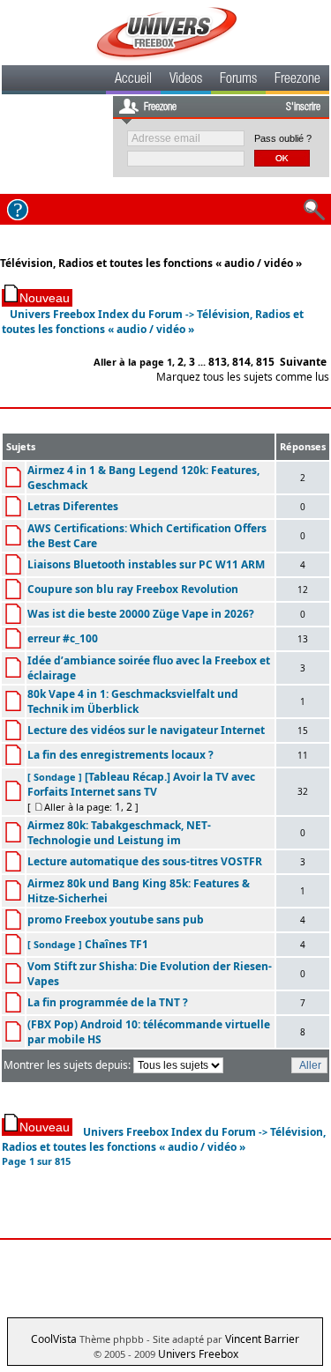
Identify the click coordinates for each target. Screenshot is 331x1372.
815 (265, 361)
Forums (238, 80)
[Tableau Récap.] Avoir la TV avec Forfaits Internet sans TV (141, 784)
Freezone (297, 80)
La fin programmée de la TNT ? (107, 1002)
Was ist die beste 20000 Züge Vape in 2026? (140, 613)
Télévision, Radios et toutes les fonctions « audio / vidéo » (151, 263)
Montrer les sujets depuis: (68, 1064)
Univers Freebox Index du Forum (96, 314)
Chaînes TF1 (116, 944)
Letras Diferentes (72, 506)
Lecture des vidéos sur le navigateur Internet (146, 730)
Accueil (133, 80)
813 (217, 361)
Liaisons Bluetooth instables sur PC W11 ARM (146, 564)
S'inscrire (303, 107)
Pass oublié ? (283, 138)
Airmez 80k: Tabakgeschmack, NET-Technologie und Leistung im (119, 833)
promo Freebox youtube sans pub (115, 919)
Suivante (303, 361)
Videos (185, 80)
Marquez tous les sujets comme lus (242, 376)
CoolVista (54, 1338)
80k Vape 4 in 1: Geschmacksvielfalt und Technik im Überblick (132, 701)
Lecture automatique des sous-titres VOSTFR (144, 861)
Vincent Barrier (262, 1338)
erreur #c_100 (62, 638)
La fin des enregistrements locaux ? (120, 754)
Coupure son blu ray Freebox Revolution (132, 589)
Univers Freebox (198, 1353)
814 (241, 361)
